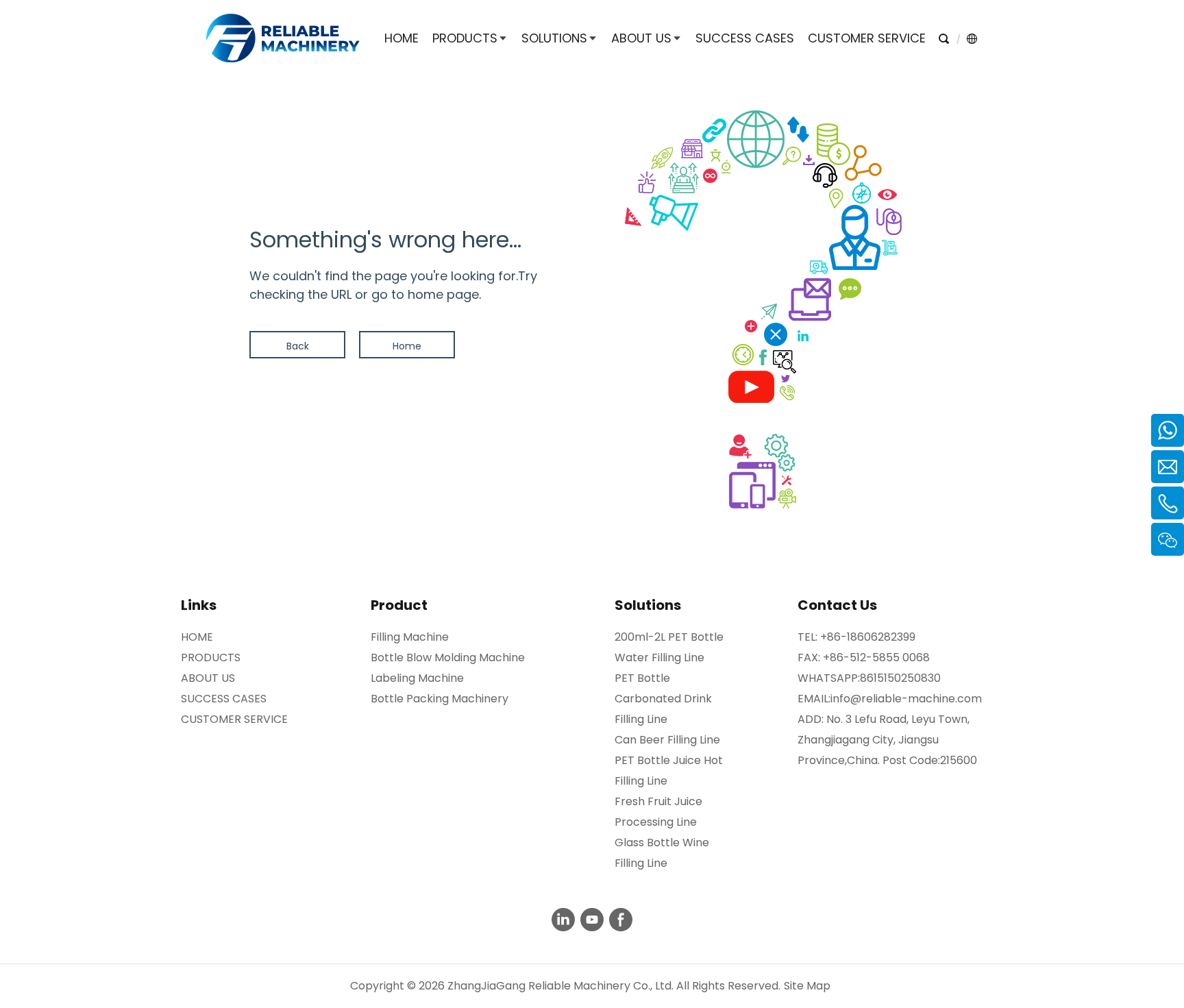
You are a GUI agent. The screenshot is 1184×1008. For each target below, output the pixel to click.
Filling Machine (410, 637)
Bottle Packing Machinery (439, 698)
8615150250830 (900, 678)
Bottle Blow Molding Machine (448, 657)
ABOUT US (208, 678)
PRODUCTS (211, 657)
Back (297, 346)
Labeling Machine (417, 678)
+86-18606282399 (867, 637)
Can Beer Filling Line (667, 740)
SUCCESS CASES (224, 698)
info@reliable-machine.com (906, 698)
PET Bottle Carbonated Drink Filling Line (663, 698)
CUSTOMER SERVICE (234, 719)
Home (407, 346)
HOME (197, 637)
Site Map (807, 986)
